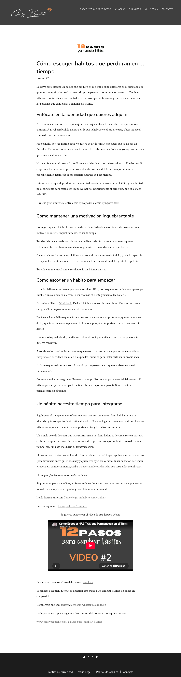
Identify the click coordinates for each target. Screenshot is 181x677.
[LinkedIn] (97, 657)
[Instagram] (93, 657)
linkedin (101, 605)
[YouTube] (84, 657)
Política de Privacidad (60, 672)
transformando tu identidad (94, 466)
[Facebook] (88, 657)
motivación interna (47, 233)
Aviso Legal (84, 672)
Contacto (128, 672)
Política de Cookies (107, 672)
